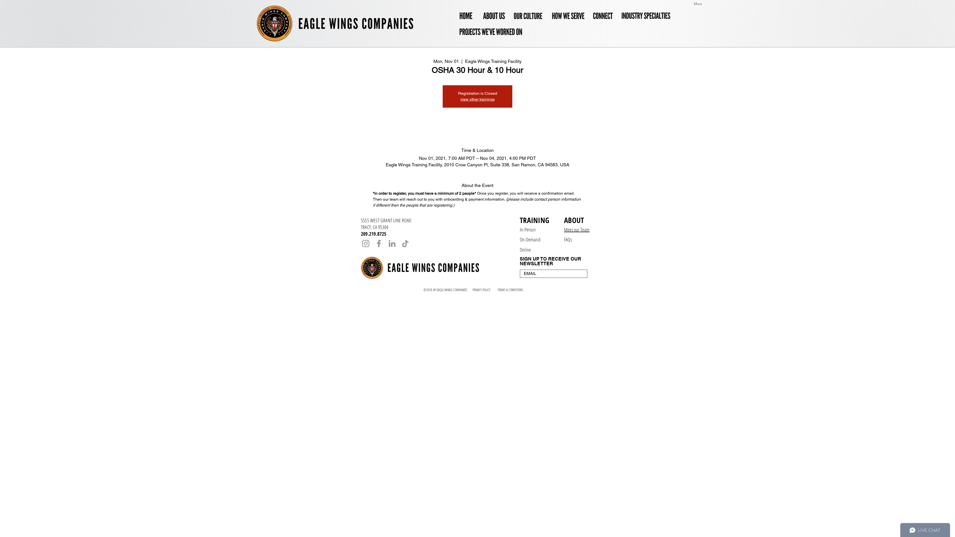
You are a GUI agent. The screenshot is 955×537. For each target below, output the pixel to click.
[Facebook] (379, 243)
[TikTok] (405, 243)
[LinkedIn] (392, 243)
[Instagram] (366, 243)
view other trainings (477, 99)
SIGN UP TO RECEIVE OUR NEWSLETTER (550, 261)
